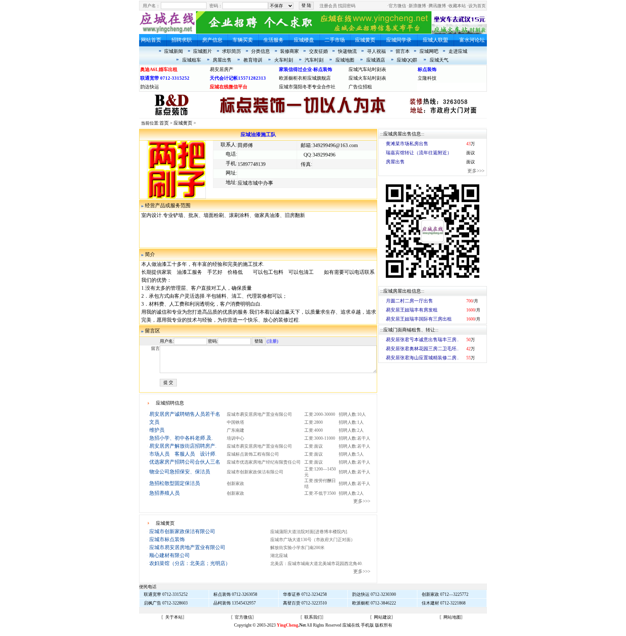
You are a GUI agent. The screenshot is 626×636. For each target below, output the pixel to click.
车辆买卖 (243, 40)
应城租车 (191, 60)
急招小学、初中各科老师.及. (181, 438)
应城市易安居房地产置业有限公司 (187, 547)
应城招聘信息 (170, 403)
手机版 (367, 625)
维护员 (156, 430)
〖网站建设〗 (383, 617)
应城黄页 (365, 40)
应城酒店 (375, 60)
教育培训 (252, 60)
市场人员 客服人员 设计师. (183, 454)
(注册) (272, 341)
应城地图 (344, 60)
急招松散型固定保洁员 (174, 483)
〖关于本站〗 (174, 617)
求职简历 (231, 51)
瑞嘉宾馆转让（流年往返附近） (419, 152)
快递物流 (347, 51)
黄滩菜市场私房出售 (407, 143)
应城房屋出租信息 (402, 291)
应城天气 (439, 60)
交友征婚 (318, 51)
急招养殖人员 (164, 493)
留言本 (403, 51)
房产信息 (212, 40)
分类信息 (260, 51)
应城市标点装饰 (167, 539)
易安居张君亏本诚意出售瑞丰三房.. (422, 339)
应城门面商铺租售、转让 (409, 329)
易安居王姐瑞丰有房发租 (412, 310)
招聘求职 (181, 40)
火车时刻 (283, 60)
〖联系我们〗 (313, 617)
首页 (164, 123)
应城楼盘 (304, 40)
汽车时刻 (314, 60)
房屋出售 (222, 60)
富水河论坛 (472, 40)
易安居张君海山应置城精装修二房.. (422, 357)
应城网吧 (429, 51)
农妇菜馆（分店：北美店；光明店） (189, 563)
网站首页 (151, 40)
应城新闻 (173, 51)
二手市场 (335, 40)
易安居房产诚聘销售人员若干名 (184, 414)
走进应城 (457, 51)
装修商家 (289, 51)
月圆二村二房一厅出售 (409, 301)
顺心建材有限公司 (169, 555)
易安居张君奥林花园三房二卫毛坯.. (422, 348)
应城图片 (202, 51)
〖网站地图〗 (452, 617)
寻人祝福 (376, 51)
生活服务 (273, 40)
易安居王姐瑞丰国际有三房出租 (419, 319)
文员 (154, 422)
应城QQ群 (407, 60)
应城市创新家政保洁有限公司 (182, 531)
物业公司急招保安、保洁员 (179, 471)
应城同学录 (399, 40)
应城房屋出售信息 (402, 134)
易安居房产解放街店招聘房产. (183, 446)
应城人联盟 (435, 40)
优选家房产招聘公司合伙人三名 (184, 462)
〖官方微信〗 (243, 617)
